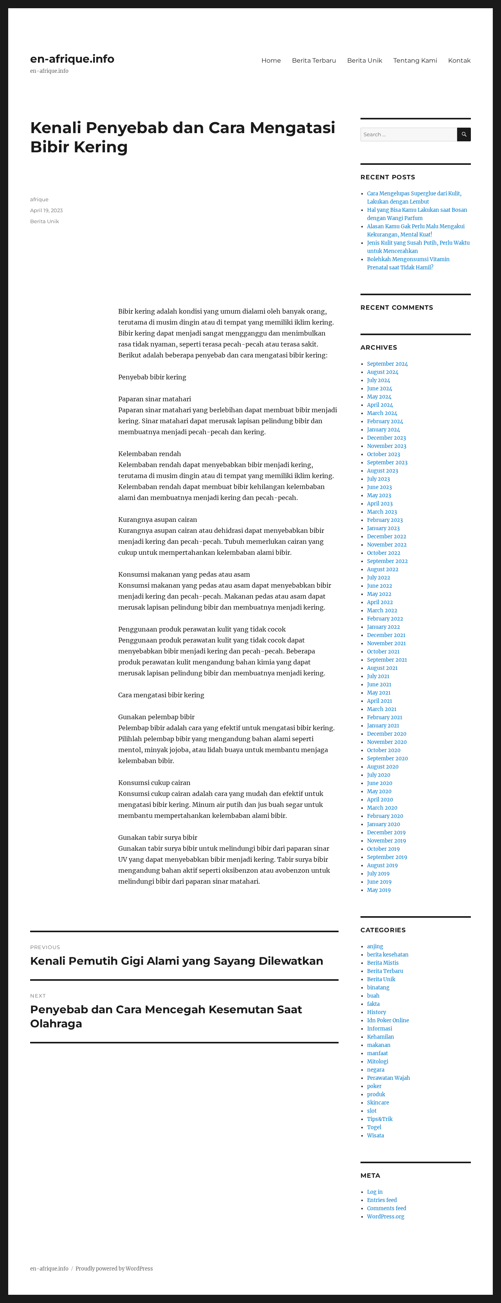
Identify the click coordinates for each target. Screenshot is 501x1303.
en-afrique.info (72, 58)
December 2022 (386, 536)
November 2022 (387, 544)
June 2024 (379, 388)
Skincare (378, 1102)
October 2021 (383, 651)
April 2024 (380, 405)
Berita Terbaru (314, 60)
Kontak (459, 60)
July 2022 (378, 577)
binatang (378, 987)
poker (374, 1086)
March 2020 (382, 808)
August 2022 (382, 569)
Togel (374, 1127)
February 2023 (385, 520)
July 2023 (378, 479)
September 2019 (387, 857)
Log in (375, 1192)
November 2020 (387, 742)
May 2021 (379, 692)
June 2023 (379, 487)
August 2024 (382, 372)
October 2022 (383, 553)
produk (376, 1094)
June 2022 (379, 586)
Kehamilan (380, 1037)
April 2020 (380, 799)
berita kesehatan (388, 954)
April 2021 (379, 701)
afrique (39, 199)
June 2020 (379, 783)
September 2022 (387, 561)
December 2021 (386, 635)
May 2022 (379, 594)
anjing (375, 946)
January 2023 (383, 528)
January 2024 (383, 429)
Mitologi (377, 1061)
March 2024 (382, 413)
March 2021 (381, 709)
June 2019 (379, 882)
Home (271, 60)
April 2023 (380, 503)
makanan (379, 1045)
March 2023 (382, 512)
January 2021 (383, 725)
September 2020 (387, 758)
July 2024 (378, 380)
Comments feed (386, 1208)
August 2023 (382, 470)
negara (375, 1070)
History (376, 1012)
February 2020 (385, 816)
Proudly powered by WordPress (114, 1268)
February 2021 (384, 717)
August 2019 (382, 865)
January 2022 (383, 627)
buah (373, 996)
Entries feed (382, 1200)
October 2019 (383, 849)
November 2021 (386, 643)
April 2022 (380, 602)
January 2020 (383, 824)
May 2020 (379, 791)
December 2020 (386, 734)
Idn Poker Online (388, 1020)
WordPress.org (385, 1216)
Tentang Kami (415, 60)
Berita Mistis (383, 963)
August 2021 (382, 668)
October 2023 (383, 454)
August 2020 (382, 766)
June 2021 (379, 684)
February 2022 (385, 618)
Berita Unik (364, 60)
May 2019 (379, 890)
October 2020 (383, 750)
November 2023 (386, 446)
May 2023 (379, 495)
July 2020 (378, 775)
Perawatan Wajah (388, 1078)
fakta (373, 1004)
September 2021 (387, 660)
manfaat (377, 1053)
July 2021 (378, 676)
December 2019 (386, 832)
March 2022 (382, 610)
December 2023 (386, 438)
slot (372, 1111)
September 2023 (387, 462)
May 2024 (379, 396)
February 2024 (385, 421)
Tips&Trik (380, 1119)
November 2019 (386, 840)
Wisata (375, 1135)
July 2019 (378, 873)
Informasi (379, 1028)
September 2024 (387, 364)
